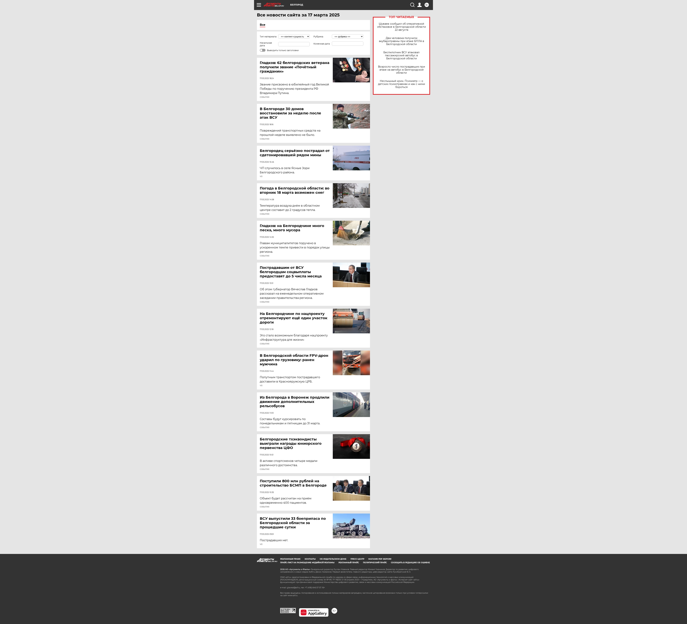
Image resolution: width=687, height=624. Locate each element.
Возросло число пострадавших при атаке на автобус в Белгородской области (401, 69)
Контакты (310, 559)
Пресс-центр (357, 559)
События (264, 97)
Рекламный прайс (290, 559)
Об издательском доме (333, 559)
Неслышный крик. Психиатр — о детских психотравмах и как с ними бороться (401, 84)
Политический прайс (375, 562)
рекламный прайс (348, 562)
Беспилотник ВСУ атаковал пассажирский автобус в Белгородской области (401, 55)
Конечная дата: (321, 43)
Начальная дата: (266, 44)
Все (262, 24)
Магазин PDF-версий (379, 559)
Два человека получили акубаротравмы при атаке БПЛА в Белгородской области (401, 41)
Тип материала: (268, 36)
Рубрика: (318, 36)
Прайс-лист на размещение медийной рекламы (307, 562)
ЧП (261, 176)
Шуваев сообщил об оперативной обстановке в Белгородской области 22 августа (401, 26)
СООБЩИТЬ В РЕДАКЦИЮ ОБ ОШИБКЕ (410, 562)
